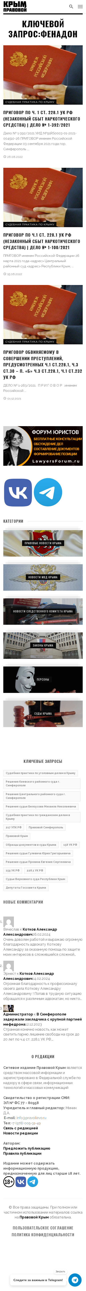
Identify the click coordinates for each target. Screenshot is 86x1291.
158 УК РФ (70, 844)
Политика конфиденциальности (43, 1234)
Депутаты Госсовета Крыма (26, 887)
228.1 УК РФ (35, 870)
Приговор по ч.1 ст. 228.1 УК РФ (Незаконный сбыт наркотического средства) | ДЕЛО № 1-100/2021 (41, 241)
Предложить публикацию (26, 1148)
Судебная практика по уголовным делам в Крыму (40, 773)
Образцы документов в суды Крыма (31, 844)
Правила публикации (22, 1153)
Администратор (18, 1014)
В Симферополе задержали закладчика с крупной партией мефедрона (42, 1019)
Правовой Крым (17, 836)
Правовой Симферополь (46, 827)
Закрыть (60, 1271)
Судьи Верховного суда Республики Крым (35, 879)
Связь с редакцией (20, 1128)
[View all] (43, 543)
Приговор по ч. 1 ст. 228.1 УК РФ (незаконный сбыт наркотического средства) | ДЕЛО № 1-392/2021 (41, 118)
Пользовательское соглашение (43, 1228)
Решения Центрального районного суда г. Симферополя (35, 796)
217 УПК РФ (14, 827)
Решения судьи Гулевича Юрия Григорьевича (38, 853)
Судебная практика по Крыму (30, 102)
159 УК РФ (13, 870)
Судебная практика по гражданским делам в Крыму (38, 817)
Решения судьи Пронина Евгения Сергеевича (38, 862)
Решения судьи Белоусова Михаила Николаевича (41, 806)
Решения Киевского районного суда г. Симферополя (33, 783)
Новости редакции (20, 1133)
